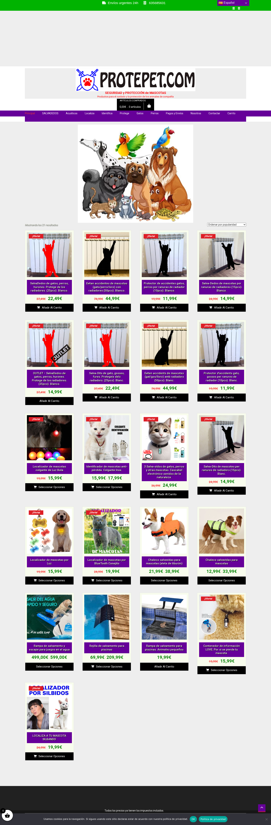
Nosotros (196, 113)
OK (193, 819)
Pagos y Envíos (174, 113)
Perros (155, 113)
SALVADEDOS (50, 113)
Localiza (89, 113)
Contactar (214, 113)
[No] (266, 819)
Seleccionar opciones (52, 487)
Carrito (231, 113)
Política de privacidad (213, 819)
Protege (124, 113)
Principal (30, 113)
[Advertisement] (135, 39)
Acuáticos (71, 113)
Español (228, 2)
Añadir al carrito (52, 307)
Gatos (140, 113)
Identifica (107, 113)
